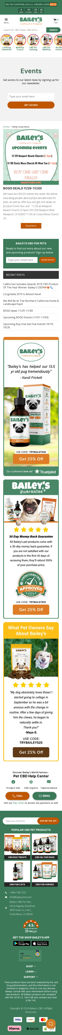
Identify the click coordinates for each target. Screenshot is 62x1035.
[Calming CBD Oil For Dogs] (33, 40)
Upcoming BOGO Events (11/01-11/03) (25, 317)
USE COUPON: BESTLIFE (38, 4)
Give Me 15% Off (47, 260)
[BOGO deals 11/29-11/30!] (31, 157)
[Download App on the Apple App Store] (40, 943)
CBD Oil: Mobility (46, 48)
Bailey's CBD (36, 1008)
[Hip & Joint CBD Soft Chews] (20, 40)
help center (19, 802)
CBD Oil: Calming (33, 48)
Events (6, 126)
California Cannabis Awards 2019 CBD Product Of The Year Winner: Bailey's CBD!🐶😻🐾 (30, 285)
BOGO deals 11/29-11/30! (22, 188)
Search (53, 29)
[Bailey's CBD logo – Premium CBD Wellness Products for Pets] (31, 20)
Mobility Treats (20, 48)
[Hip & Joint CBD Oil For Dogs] (47, 40)
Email (46, 796)
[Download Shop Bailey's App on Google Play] (22, 943)
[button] (31, 926)
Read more (31, 225)
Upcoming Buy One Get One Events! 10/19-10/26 (28, 325)
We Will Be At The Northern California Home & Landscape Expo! (31, 302)
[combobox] (24, 29)
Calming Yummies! (7, 48)
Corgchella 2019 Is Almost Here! (22, 294)
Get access (31, 104)
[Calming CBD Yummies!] (7, 40)
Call (19, 796)
